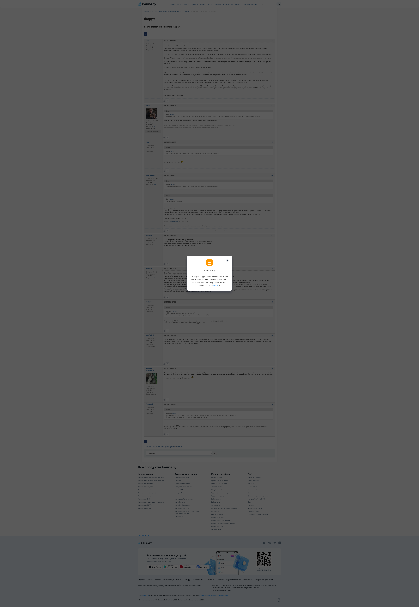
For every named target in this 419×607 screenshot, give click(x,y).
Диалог (216, 285)
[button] (227, 260)
